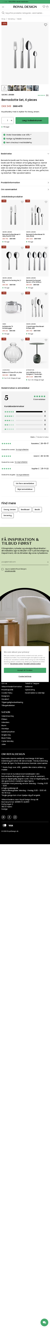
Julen (3, 744)
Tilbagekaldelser (8, 705)
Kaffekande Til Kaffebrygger (7, 327)
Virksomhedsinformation (11, 686)
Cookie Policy (6, 693)
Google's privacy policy (32, 664)
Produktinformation (10, 182)
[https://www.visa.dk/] (10, 825)
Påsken (4, 719)
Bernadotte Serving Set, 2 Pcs (11, 281)
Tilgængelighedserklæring (12, 702)
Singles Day (6, 735)
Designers (5, 696)
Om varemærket (9, 189)
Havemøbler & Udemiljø (35, 693)
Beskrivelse (6, 153)
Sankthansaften (8, 732)
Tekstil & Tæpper (32, 683)
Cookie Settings (25, 676)
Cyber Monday (7, 741)
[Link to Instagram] (15, 817)
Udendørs (5, 722)
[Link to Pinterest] (3, 817)
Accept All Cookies (24, 670)
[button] (44, 7)
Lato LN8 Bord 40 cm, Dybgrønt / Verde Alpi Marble (34, 373)
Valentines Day (7, 716)
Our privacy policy (16, 664)
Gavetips (5, 728)
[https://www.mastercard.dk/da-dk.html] (4, 825)
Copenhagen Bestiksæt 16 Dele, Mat (35, 327)
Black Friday (6, 738)
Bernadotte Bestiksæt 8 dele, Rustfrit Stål (11, 235)
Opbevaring (30, 690)
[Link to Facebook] (9, 817)
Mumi (3, 725)
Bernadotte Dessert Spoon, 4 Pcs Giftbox (33, 281)
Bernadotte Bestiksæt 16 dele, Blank (35, 235)
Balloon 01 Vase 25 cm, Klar (12, 372)
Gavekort (5, 699)
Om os (4, 683)
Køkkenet (29, 686)
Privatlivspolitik (7, 690)
